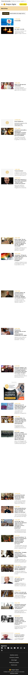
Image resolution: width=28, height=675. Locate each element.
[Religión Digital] (9, 4)
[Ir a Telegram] (24, 648)
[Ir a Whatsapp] (21, 648)
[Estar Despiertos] (7, 122)
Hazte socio (14, 665)
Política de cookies (14, 662)
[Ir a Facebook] (2, 648)
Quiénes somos (14, 655)
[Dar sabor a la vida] (7, 30)
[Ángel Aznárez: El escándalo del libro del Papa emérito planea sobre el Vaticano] (7, 406)
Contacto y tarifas (14, 657)
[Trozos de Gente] (7, 172)
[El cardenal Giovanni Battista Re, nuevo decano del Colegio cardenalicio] (7, 496)
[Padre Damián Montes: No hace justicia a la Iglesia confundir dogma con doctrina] (7, 509)
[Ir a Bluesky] (18, 648)
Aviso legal (14, 660)
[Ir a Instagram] (8, 648)
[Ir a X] (5, 648)
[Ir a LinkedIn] (12, 648)
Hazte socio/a (23, 4)
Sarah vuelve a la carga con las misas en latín (18, 13)
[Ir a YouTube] (15, 648)
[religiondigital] (14, 670)
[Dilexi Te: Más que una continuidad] (7, 85)
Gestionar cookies (14, 673)
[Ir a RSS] (2, 650)
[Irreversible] (7, 21)
